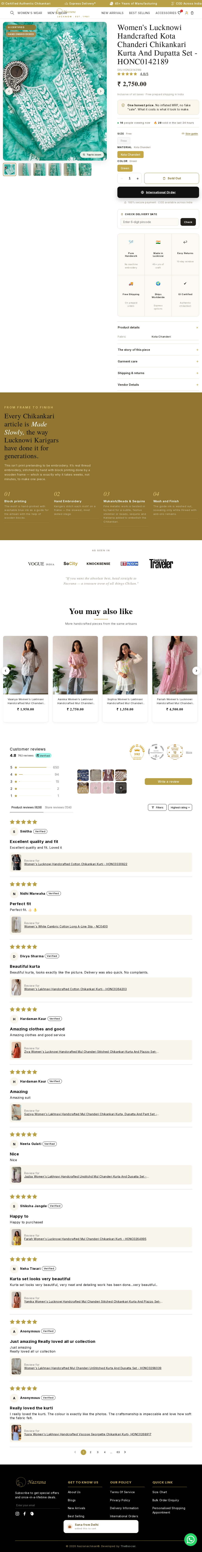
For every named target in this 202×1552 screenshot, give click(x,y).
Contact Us (75, 1524)
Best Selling (76, 1516)
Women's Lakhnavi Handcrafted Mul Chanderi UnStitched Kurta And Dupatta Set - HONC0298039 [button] (93, 1368)
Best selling (139, 13)
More (189, 752)
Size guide (191, 133)
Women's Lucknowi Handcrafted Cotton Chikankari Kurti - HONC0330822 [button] (75, 864)
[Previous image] (9, 91)
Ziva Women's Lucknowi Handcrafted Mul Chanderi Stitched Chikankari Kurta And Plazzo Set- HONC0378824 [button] (90, 1051)
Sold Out (174, 178)
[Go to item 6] (95, 788)
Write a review (168, 782)
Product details (158, 327)
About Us (74, 1492)
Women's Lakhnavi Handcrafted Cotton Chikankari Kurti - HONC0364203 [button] (75, 989)
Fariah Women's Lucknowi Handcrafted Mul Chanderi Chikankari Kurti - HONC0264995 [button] (85, 1239)
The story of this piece (158, 349)
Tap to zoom (94, 154)
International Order (161, 192)
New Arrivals (113, 13)
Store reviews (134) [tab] (58, 807)
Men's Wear (57, 13)
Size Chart (159, 1492)
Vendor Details (158, 384)
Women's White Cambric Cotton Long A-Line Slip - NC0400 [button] (66, 926)
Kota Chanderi (130, 154)
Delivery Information (124, 1508)
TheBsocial (128, 1546)
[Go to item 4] (121, 775)
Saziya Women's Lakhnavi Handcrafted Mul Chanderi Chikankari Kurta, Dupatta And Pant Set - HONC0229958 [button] (90, 1114)
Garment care (158, 361)
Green (125, 168)
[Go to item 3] (108, 775)
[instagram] (17, 1514)
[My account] (186, 12)
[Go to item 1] (83, 775)
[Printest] (32, 1514)
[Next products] (196, 671)
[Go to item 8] (121, 788)
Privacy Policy (120, 1500)
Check (188, 222)
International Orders (124, 1516)
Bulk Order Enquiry (165, 1500)
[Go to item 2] (95, 775)
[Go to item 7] (108, 788)
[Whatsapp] (190, 1539)
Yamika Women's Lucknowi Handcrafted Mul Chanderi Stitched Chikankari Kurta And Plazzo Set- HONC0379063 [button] (92, 1301)
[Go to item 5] (83, 788)
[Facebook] (24, 1514)
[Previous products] (5, 671)
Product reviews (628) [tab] (26, 807)
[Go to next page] (126, 1452)
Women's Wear (30, 13)
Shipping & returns (158, 373)
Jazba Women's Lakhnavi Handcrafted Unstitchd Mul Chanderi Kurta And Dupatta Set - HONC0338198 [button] (85, 1176)
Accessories (166, 13)
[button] (12, 12)
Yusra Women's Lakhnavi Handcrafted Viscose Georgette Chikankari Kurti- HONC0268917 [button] (87, 1434)
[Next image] (100, 91)
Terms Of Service (122, 1492)
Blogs (72, 1500)
